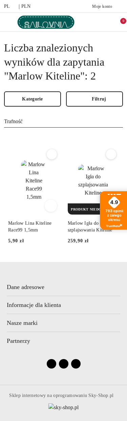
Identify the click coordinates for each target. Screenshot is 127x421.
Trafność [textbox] (13, 121)
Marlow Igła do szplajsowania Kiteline (90, 226)
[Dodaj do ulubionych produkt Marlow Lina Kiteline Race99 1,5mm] (52, 154)
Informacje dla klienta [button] (34, 305)
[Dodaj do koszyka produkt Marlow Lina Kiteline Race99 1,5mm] (51, 206)
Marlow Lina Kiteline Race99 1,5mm (30, 226)
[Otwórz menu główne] (8, 22)
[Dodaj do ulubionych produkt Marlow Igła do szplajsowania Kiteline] (111, 154)
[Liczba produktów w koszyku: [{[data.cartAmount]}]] (119, 22)
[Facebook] (51, 364)
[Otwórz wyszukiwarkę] (90, 22)
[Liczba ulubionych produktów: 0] (104, 22)
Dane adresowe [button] (25, 287)
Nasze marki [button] (22, 322)
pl (7, 6)
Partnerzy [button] (18, 340)
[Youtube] (63, 364)
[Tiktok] (76, 364)
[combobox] (63, 122)
